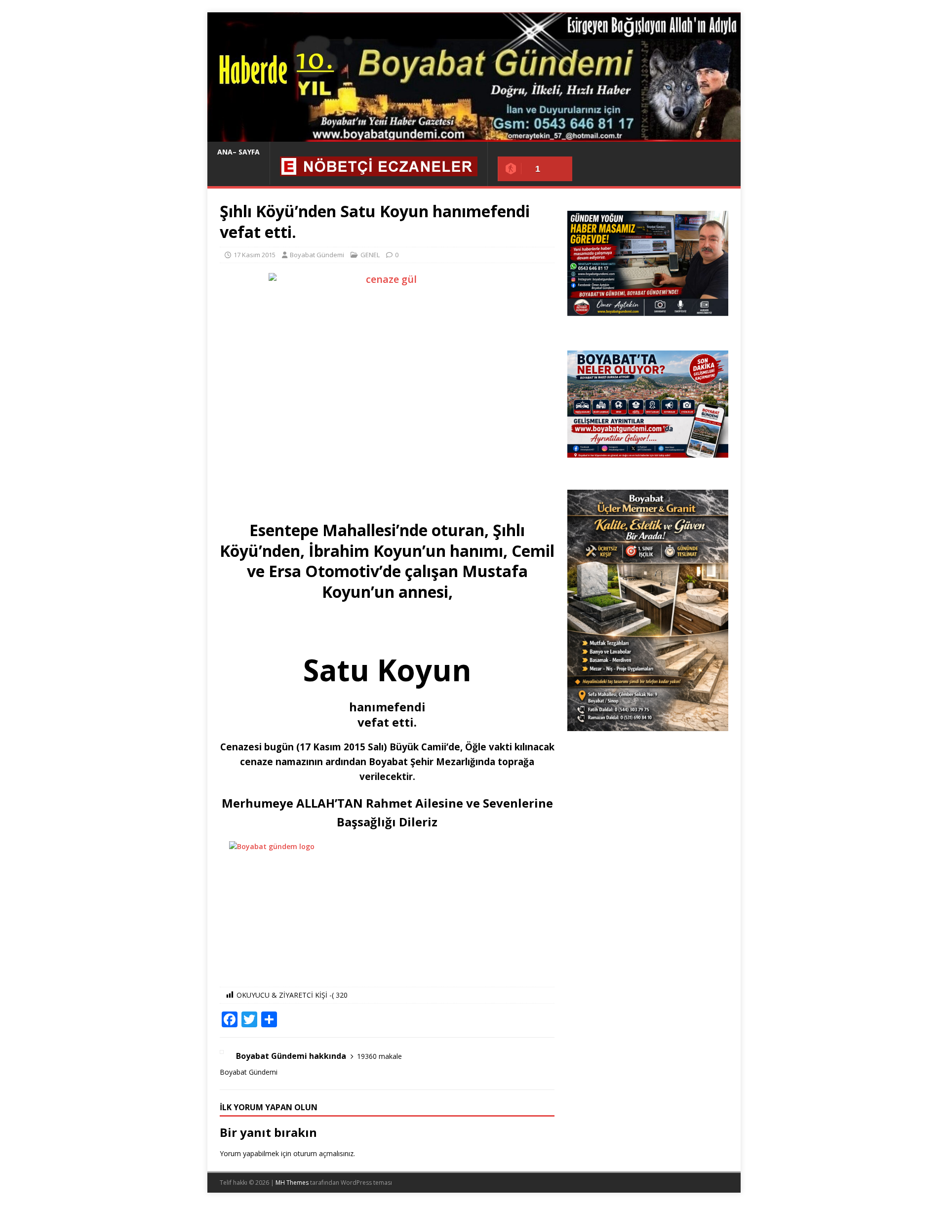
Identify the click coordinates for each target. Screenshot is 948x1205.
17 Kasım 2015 (255, 254)
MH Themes (292, 1182)
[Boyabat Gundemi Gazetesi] (474, 136)
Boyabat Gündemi (317, 254)
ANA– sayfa (238, 151)
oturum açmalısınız (323, 1153)
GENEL (370, 254)
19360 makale (379, 1056)
